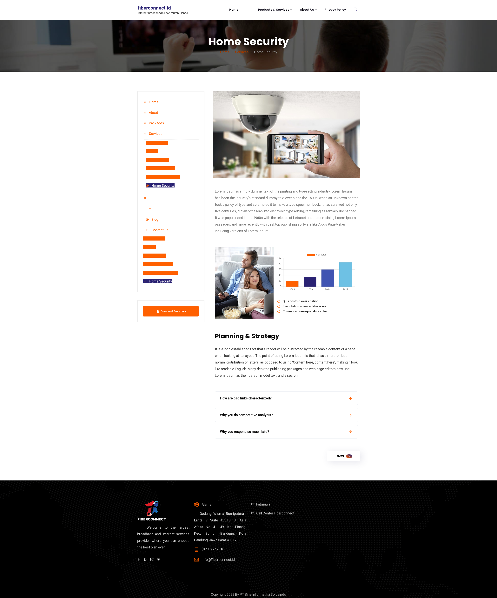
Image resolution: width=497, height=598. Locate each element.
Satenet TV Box (163, 168)
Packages (156, 123)
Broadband (159, 143)
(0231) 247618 (213, 549)
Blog (154, 219)
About (153, 113)
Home (238, 10)
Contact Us (160, 230)
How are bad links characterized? (246, 398)
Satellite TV (160, 160)
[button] (286, 398)
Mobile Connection (165, 177)
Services (155, 134)
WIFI (154, 151)
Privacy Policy (335, 10)
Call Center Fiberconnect (275, 513)
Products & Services (273, 10)
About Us (307, 10)
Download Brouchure (173, 311)
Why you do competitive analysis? (246, 415)
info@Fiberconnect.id (218, 560)
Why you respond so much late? (244, 432)
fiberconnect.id (154, 7)
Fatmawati (264, 504)
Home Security (163, 185)
